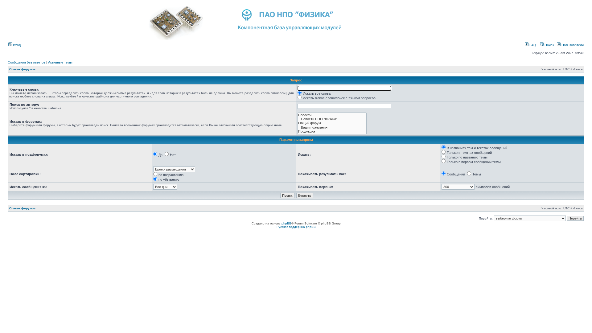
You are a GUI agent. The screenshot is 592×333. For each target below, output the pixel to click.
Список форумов (22, 69)
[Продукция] (332, 132)
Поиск (549, 45)
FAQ (532, 45)
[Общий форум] (332, 123)
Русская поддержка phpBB (296, 226)
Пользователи (572, 45)
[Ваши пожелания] (332, 127)
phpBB (286, 223)
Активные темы (60, 62)
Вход (16, 45)
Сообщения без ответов (26, 62)
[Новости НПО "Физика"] (332, 119)
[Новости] (332, 115)
